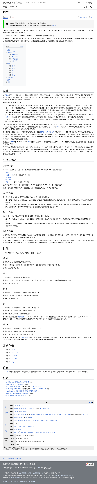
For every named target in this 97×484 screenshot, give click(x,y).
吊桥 (25, 432)
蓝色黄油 (42, 432)
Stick (30, 417)
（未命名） (51, 420)
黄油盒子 (29, 408)
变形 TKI (33, 414)
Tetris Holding (16, 478)
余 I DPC (8, 177)
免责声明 (32, 481)
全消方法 (18, 458)
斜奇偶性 (21, 317)
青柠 (24, 411)
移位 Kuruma (47, 414)
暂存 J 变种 (30, 432)
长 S (41, 408)
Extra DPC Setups (38, 389)
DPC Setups (36, 386)
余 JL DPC (8, 182)
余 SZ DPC (9, 175)
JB (23, 405)
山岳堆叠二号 (50, 132)
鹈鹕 (26, 417)
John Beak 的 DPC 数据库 (14, 384)
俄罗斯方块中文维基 (12, 2)
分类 (4, 458)
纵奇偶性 (25, 337)
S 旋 (83, 414)
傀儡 (22, 432)
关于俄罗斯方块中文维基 (19, 481)
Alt (14, 423)
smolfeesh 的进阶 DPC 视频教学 (16, 393)
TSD (20, 405)
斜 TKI (25, 408)
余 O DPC (8, 173)
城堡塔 (37, 432)
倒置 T (15, 426)
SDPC (42, 132)
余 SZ (6, 413)
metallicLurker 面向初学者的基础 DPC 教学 (20, 391)
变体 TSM (16, 432)
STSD (47, 432)
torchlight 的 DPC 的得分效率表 (16, 382)
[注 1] (57, 126)
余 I (6, 419)
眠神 (21, 420)
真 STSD (52, 432)
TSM (19, 429)
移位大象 (54, 414)
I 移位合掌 (30, 426)
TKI (21, 408)
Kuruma (16, 405)
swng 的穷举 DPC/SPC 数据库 (15, 395)
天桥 (87, 414)
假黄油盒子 (17, 417)
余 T (6, 425)
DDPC (54, 25)
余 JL (6, 431)
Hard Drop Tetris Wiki (13, 386)
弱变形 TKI (40, 414)
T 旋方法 (11, 458)
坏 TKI (22, 417)
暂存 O (15, 414)
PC (62, 30)
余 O (6, 407)
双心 (44, 408)
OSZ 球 (20, 423)
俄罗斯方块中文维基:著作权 (64, 475)
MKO (20, 426)
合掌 (24, 426)
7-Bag (7, 95)
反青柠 (59, 414)
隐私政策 (6, 481)
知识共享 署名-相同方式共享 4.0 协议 (31, 473)
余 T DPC (8, 179)
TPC (29, 142)
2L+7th (16, 408)
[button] (91, 402)
